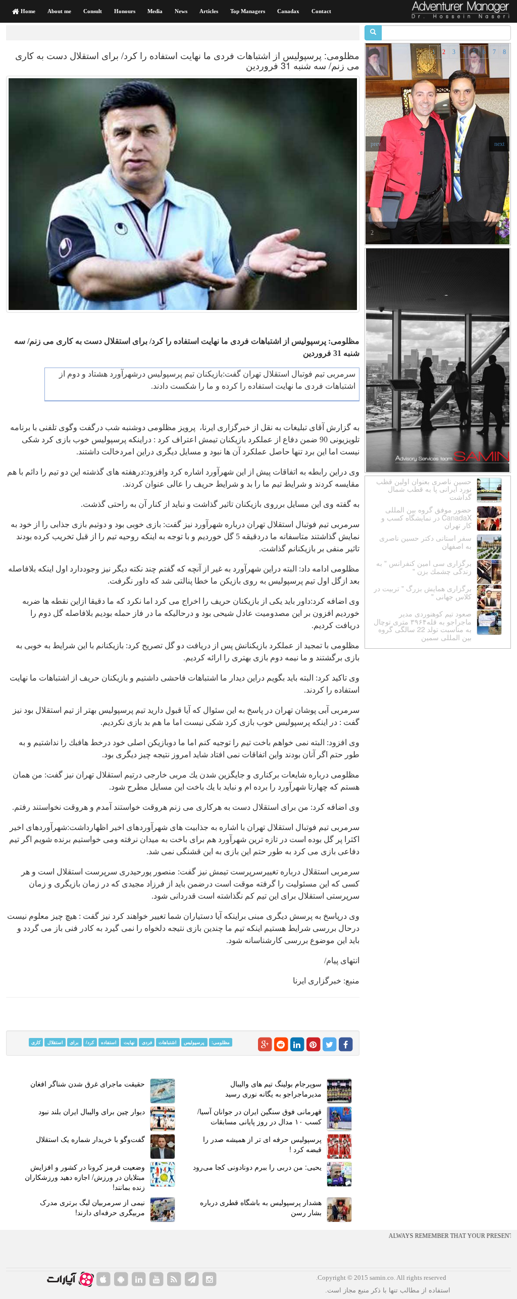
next (499, 143)
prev (376, 143)
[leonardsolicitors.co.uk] (174, 1279)
